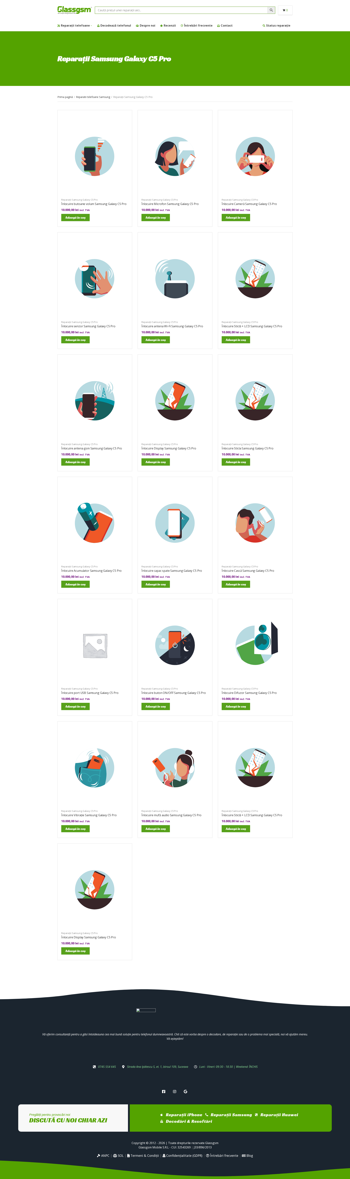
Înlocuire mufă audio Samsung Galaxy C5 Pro (171, 815)
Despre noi (147, 25)
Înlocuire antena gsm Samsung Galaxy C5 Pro (91, 448)
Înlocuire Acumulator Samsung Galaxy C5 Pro (91, 571)
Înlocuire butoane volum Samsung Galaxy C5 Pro (94, 204)
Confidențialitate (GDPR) (183, 1155)
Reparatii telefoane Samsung (93, 97)
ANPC (104, 1155)
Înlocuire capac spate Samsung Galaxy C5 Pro (171, 571)
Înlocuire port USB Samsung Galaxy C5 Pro (89, 693)
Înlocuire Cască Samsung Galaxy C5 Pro (248, 571)
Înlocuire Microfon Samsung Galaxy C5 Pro (170, 204)
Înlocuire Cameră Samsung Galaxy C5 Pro (249, 204)
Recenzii (170, 25)
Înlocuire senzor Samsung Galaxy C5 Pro (88, 326)
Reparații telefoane (75, 25)
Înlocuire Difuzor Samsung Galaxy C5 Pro (249, 693)
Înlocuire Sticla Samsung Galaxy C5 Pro (247, 448)
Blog (249, 1155)
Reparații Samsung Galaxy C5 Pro (79, 199)
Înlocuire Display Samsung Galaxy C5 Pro (168, 448)
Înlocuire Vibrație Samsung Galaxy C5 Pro (89, 815)
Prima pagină (65, 97)
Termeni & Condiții (144, 1155)
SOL (120, 1155)
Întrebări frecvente (198, 25)
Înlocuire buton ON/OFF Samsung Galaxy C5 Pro (173, 693)
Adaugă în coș (75, 217)
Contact (227, 25)
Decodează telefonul (115, 25)
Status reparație (278, 25)
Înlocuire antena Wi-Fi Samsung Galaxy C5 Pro (172, 326)
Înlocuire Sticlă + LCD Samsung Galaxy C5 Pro (252, 326)
